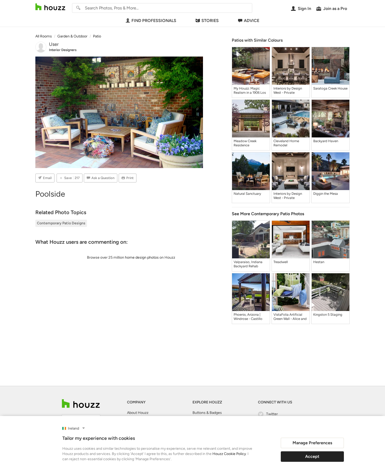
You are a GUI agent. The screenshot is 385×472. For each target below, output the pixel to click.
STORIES (210, 20)
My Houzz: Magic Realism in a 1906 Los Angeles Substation (250, 90)
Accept (312, 456)
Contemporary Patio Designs (61, 223)
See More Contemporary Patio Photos (268, 213)
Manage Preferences (312, 442)
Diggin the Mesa (325, 194)
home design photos (142, 257)
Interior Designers (62, 50)
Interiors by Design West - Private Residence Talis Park (288, 90)
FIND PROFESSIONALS (153, 20)
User (54, 44)
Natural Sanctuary (247, 194)
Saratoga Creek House (330, 88)
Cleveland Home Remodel (286, 143)
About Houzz (137, 412)
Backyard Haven (325, 141)
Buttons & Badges (207, 412)
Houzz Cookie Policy (229, 454)
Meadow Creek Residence (245, 143)
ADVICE (251, 20)
